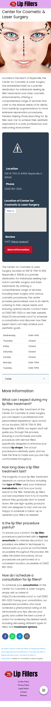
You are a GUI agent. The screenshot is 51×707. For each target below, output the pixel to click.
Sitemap (23, 695)
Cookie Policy (23, 682)
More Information (18, 249)
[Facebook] (5, 636)
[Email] (27, 636)
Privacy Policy (23, 685)
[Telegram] (19, 636)
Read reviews (20, 241)
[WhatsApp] (12, 636)
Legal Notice (23, 688)
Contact (23, 692)
